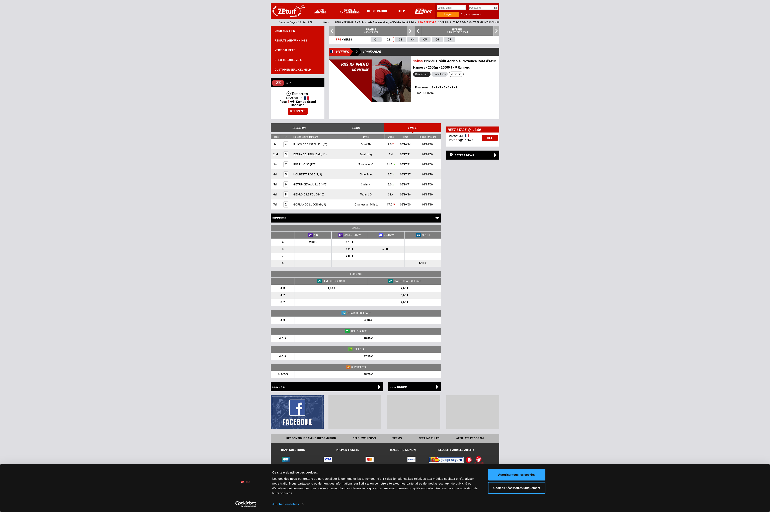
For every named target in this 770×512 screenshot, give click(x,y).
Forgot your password (471, 14)
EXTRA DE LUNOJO (305, 154)
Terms (397, 438)
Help (401, 11)
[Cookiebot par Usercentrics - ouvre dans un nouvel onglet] (245, 504)
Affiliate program (470, 438)
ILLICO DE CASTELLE (306, 144)
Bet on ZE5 (297, 111)
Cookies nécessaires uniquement (516, 487)
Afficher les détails (285, 504)
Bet (489, 138)
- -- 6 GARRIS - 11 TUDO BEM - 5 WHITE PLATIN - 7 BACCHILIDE (383, 22)
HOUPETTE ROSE (304, 174)
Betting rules (429, 438)
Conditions (440, 74)
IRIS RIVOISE (301, 164)
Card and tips (320, 11)
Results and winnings (350, 11)
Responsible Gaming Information (311, 438)
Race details (421, 74)
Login (448, 14)
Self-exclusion (364, 438)
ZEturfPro (456, 74)
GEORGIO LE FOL (304, 194)
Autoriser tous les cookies (516, 474)
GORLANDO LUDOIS (306, 204)
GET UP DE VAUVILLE (307, 184)
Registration (377, 11)
